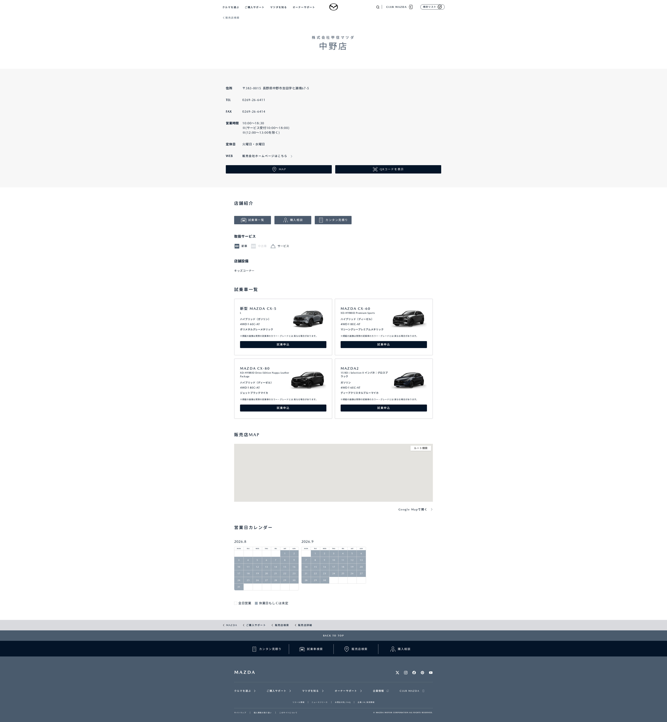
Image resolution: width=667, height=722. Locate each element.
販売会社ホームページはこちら (264, 156)
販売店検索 (232, 18)
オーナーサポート (304, 7)
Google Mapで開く (413, 509)
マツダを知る (278, 7)
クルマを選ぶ (230, 7)
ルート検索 (421, 448)
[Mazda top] (333, 6)
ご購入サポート (255, 7)
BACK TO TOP (333, 635)
